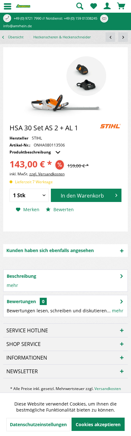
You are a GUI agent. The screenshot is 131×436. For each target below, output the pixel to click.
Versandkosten (107, 388)
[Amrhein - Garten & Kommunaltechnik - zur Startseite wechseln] (23, 8)
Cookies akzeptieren (98, 424)
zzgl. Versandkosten (47, 174)
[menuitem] (5, 6)
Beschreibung (21, 276)
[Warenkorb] (121, 6)
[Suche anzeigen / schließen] (79, 6)
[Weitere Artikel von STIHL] (110, 126)
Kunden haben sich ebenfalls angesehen (50, 250)
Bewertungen (21, 301)
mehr (12, 285)
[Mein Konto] (107, 6)
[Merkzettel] (93, 6)
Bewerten (63, 209)
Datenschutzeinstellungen (38, 424)
